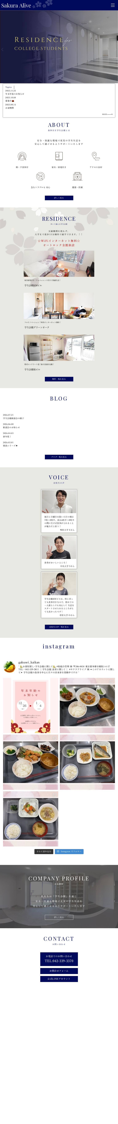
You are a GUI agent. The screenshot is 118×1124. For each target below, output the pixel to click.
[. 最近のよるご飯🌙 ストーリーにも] (30, 762)
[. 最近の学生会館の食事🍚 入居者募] (87, 705)
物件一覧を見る (59, 379)
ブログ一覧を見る (59, 457)
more (104, 114)
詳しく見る (59, 198)
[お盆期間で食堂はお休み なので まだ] (87, 762)
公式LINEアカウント (59, 979)
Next (115, 49)
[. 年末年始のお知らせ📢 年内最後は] (30, 705)
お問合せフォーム (59, 971)
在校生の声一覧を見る (59, 627)
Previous (2, 49)
